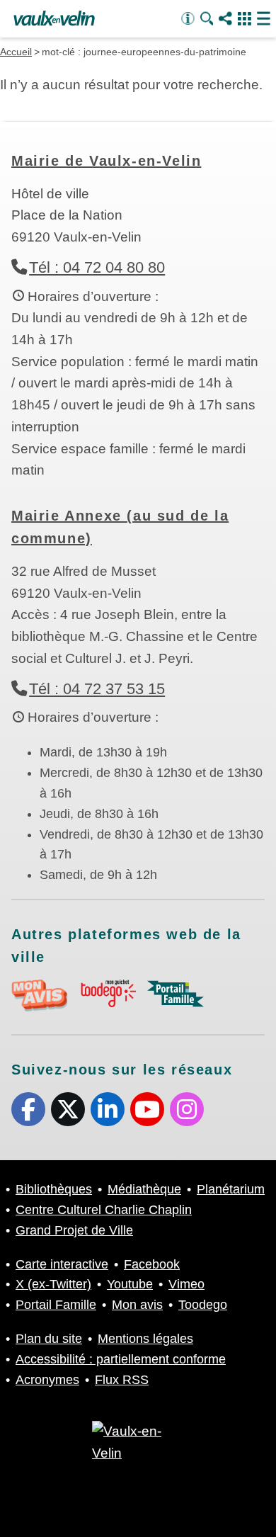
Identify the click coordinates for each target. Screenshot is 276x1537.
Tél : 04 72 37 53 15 (97, 689)
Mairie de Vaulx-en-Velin (106, 161)
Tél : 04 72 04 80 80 (97, 267)
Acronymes (47, 1380)
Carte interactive (62, 1264)
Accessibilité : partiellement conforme (121, 1359)
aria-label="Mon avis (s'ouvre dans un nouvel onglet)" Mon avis (39, 995)
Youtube (147, 1109)
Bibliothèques (54, 1189)
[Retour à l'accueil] (54, 19)
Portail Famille (56, 1305)
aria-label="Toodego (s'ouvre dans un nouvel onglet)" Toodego (107, 993)
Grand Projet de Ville (74, 1230)
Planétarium (231, 1189)
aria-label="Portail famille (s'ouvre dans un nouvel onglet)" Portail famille (175, 994)
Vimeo (186, 1284)
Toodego (202, 1305)
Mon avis (137, 1305)
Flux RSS (122, 1380)
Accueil (16, 51)
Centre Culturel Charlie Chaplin (104, 1210)
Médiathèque (144, 1189)
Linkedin (108, 1109)
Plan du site (49, 1339)
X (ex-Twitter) (68, 1109)
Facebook (28, 1109)
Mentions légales (145, 1339)
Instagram (187, 1109)
